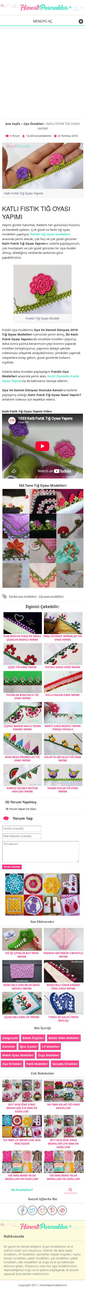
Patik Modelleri (37, 1064)
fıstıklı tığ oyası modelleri (50, 234)
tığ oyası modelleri (51, 596)
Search (70, 1189)
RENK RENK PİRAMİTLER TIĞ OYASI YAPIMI (22, 758)
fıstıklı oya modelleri (23, 596)
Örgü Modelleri (48, 1055)
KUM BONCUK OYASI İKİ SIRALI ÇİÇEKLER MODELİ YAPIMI (22, 637)
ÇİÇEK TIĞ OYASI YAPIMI (22, 667)
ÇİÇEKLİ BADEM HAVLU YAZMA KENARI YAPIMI (22, 727)
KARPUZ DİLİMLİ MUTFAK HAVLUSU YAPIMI (22, 789)
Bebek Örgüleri (33, 1038)
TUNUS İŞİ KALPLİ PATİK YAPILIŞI (63, 1018)
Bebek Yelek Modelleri (63, 1038)
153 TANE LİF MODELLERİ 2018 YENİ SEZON (21, 1141)
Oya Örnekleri (34, 124)
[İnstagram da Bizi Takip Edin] (42, 1210)
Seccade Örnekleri (65, 1064)
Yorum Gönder (12, 866)
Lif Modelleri (50, 1046)
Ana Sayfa (12, 124)
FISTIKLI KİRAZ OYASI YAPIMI (62, 667)
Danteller (8, 1046)
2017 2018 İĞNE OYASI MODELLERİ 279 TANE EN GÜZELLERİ (21, 1108)
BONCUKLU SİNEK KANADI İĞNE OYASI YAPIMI (63, 986)
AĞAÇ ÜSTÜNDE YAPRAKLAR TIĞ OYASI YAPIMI (63, 637)
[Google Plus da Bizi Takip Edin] (62, 1210)
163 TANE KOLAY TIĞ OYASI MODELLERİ (63, 1106)
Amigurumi (10, 1038)
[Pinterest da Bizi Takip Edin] (52, 1210)
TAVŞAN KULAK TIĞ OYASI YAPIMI (62, 789)
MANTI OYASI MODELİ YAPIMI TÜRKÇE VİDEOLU (63, 727)
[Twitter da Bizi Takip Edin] (32, 1210)
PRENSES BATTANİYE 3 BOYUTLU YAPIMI (63, 954)
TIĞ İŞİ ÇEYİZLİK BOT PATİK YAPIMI (22, 954)
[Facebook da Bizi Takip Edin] (22, 1210)
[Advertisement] (42, 73)
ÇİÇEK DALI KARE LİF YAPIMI (21, 1017)
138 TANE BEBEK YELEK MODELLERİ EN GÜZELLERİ (21, 1177)
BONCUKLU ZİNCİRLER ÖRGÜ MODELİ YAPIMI (22, 986)
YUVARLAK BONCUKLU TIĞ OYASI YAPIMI (22, 696)
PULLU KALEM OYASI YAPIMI (63, 695)
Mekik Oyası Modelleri (17, 1055)
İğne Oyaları (28, 1046)
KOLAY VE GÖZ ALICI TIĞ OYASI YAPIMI (62, 758)
